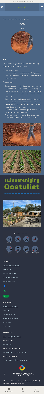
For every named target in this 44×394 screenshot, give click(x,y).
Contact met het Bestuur (11, 266)
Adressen (6, 310)
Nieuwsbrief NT (8, 352)
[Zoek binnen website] (2, 7)
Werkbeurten (7, 344)
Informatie (11, 19)
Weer (24, 352)
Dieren (12, 360)
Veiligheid (11, 337)
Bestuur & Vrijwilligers (10, 307)
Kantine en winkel (9, 314)
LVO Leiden (7, 270)
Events (17, 352)
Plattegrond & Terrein (10, 277)
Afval (4, 337)
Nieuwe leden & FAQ (10, 273)
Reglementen (7, 322)
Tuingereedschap (20, 19)
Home (4, 19)
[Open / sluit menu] (41, 7)
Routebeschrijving (9, 281)
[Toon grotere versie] (22, 134)
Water (19, 337)
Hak (28, 19)
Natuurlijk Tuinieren (23, 360)
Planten (5, 360)
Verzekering (7, 326)
